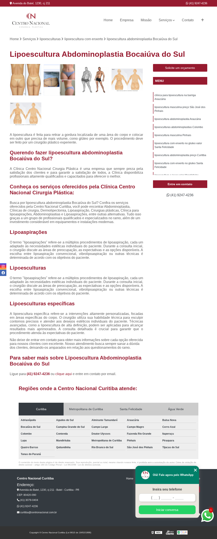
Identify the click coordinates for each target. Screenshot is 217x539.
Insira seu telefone (167, 489)
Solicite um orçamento (180, 68)
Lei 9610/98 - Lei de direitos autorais (82, 465)
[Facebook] (3, 273)
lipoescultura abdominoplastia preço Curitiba (180, 155)
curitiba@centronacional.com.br (38, 512)
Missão (146, 20)
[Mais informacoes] (202, 20)
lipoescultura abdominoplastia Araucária (177, 119)
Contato (188, 20)
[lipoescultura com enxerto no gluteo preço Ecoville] (93, 80)
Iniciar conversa (167, 510)
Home (108, 20)
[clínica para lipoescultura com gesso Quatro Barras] (127, 80)
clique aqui (63, 374)
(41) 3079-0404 (28, 500)
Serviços (165, 20)
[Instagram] (3, 266)
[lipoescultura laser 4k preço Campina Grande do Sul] (26, 80)
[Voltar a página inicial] (31, 20)
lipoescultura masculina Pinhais (172, 135)
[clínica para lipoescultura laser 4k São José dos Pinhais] (59, 80)
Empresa (127, 20)
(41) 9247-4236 (197, 3)
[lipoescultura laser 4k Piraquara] (26, 114)
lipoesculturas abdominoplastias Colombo (178, 127)
